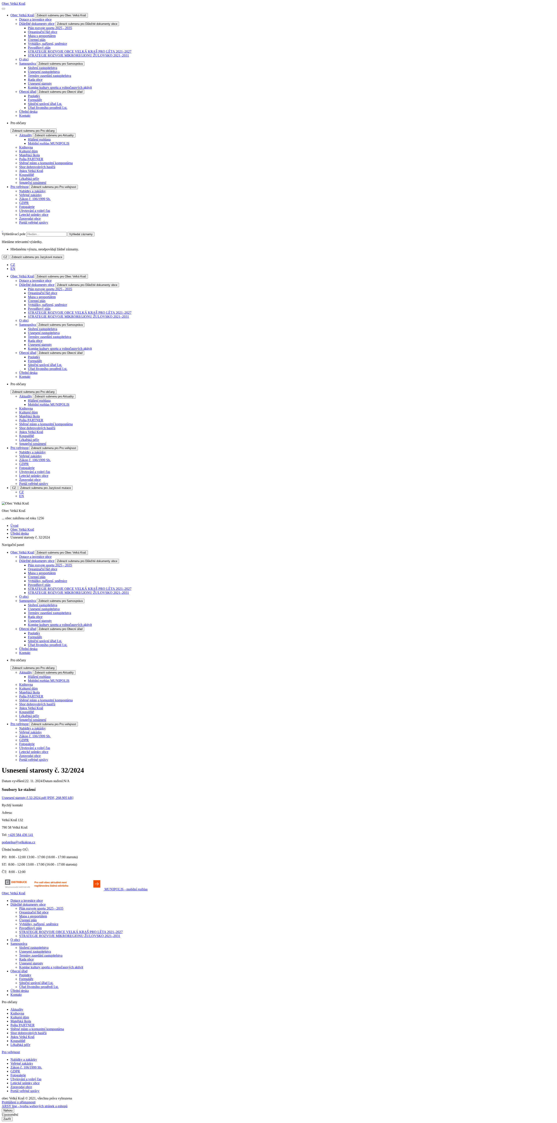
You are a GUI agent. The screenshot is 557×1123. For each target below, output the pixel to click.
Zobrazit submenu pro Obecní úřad (60, 91)
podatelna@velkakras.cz (18, 842)
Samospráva (27, 63)
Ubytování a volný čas (34, 211)
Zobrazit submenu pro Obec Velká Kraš (61, 15)
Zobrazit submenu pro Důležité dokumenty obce (87, 23)
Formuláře (35, 100)
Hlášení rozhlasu (39, 139)
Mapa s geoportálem (42, 36)
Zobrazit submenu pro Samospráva (61, 63)
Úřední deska (28, 111)
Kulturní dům (28, 151)
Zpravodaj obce (30, 218)
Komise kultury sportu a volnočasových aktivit (60, 87)
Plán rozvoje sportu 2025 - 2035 (50, 28)
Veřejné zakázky (30, 195)
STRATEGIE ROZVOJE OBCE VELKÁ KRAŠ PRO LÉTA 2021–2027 (79, 51)
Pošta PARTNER (31, 159)
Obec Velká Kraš (13, 3)
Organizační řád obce (42, 32)
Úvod (14, 525)
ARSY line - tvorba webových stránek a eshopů (34, 1106)
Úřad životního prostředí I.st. (47, 108)
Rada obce (35, 79)
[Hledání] (2, 230)
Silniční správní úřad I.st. (45, 104)
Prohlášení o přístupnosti (18, 1102)
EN (12, 268)
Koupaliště (26, 175)
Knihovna (26, 147)
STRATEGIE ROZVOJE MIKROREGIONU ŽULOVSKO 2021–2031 (78, 55)
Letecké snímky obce (33, 214)
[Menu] (3, 8)
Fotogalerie (27, 207)
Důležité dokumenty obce (36, 23)
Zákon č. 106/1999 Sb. (35, 199)
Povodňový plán (39, 47)
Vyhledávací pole (13, 234)
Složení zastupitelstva (42, 68)
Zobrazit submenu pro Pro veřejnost (53, 187)
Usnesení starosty (40, 83)
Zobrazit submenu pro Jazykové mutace (37, 257)
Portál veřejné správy (33, 222)
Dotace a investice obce (35, 19)
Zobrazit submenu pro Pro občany (33, 130)
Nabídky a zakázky (32, 191)
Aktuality (25, 135)
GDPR (24, 203)
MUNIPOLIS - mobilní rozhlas (126, 889)
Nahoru (7, 1110)
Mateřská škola (29, 155)
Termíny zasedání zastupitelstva (49, 76)
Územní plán (36, 40)
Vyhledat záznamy (81, 234)
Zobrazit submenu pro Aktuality (54, 135)
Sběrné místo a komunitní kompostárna (46, 163)
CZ (5, 257)
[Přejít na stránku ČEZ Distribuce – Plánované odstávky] (53, 889)
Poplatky (34, 96)
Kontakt (24, 115)
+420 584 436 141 (20, 835)
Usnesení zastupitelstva (44, 72)
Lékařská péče (29, 179)
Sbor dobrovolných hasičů (37, 167)
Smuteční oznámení (32, 182)
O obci (24, 59)
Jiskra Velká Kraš (31, 171)
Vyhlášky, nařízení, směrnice (47, 44)
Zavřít (7, 1119)
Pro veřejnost (19, 187)
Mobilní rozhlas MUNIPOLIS (48, 143)
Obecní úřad (27, 91)
